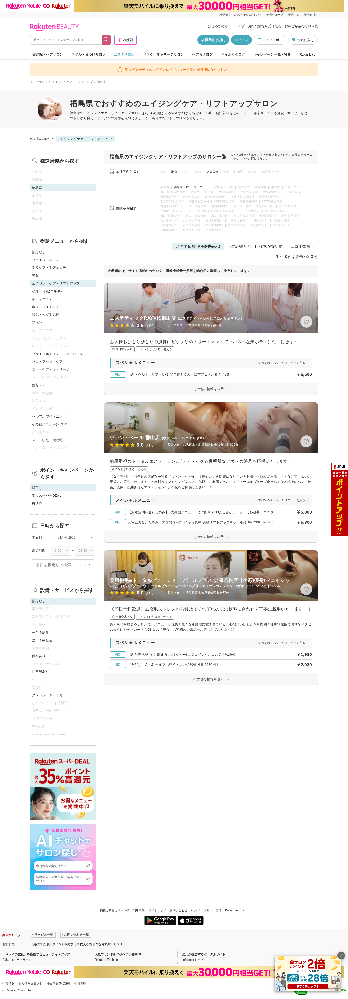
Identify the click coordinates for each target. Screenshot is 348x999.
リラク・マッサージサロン (163, 54)
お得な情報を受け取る (264, 26)
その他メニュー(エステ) (50, 424)
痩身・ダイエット (45, 307)
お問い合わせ (178, 910)
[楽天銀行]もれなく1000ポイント (240, 14)
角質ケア (39, 385)
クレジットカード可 (47, 695)
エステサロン (124, 54)
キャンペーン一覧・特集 (272, 54)
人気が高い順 (240, 246)
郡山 (174, 171)
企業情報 (8, 983)
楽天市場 (310, 14)
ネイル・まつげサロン (88, 54)
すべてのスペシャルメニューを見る (281, 362)
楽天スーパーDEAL (46, 495)
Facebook (232, 910)
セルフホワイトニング (49, 416)
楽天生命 (293, 14)
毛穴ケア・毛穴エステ (49, 268)
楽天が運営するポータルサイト (203, 954)
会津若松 (212, 171)
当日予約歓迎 (42, 640)
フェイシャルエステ (47, 260)
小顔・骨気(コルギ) (47, 291)
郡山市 (198, 187)
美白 (35, 275)
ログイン (241, 40)
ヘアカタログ (202, 54)
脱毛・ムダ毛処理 (45, 315)
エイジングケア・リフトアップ (72, 82)
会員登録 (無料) (213, 40)
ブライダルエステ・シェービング (57, 354)
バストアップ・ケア (47, 362)
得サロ (37, 503)
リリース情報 (212, 910)
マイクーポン (272, 40)
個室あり (39, 656)
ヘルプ (240, 26)
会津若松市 (181, 187)
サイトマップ (157, 910)
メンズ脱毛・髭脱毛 (47, 440)
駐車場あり (40, 671)
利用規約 (139, 910)
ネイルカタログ (233, 54)
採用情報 (80, 983)
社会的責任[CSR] (58, 983)
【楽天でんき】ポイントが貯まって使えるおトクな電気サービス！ (77, 944)
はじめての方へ (219, 26)
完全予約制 (40, 632)
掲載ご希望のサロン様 (301, 26)
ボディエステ (42, 299)
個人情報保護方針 (30, 983)
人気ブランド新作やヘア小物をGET (119, 954)
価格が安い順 (271, 246)
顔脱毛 (37, 322)
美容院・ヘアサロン (47, 54)
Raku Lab (307, 54)
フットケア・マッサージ (51, 369)
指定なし (39, 252)
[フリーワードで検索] (106, 40)
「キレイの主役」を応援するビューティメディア (36, 954)
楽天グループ (274, 14)
